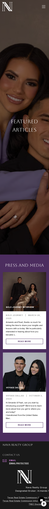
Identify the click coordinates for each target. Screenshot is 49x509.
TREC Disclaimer (37, 504)
